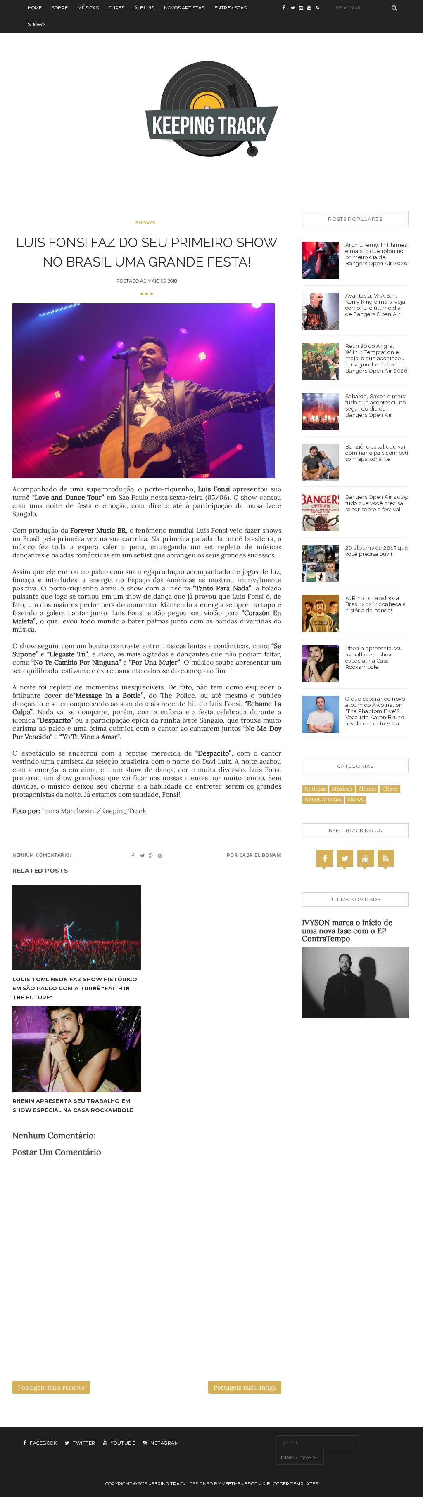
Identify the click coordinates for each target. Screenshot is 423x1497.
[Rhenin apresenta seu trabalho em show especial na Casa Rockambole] (76, 1049)
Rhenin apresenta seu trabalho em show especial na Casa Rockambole (374, 657)
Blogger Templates (292, 1484)
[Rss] (386, 858)
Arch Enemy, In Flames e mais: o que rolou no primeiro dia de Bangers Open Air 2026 (376, 254)
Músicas (88, 8)
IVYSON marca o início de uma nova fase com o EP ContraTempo (347, 931)
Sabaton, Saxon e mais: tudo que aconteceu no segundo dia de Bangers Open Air (375, 405)
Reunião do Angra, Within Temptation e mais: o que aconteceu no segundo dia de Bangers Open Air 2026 (376, 358)
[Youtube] (365, 858)
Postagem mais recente (51, 1387)
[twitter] (295, 8)
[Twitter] (345, 858)
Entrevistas (230, 8)
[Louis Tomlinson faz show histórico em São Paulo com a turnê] (76, 927)
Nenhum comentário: (41, 855)
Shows (36, 24)
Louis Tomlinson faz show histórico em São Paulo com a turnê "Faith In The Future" (74, 988)
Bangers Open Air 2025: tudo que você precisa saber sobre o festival (377, 503)
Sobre (60, 8)
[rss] (320, 8)
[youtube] (311, 8)
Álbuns (144, 8)
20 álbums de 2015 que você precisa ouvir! (376, 551)
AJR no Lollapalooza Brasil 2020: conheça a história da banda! (375, 604)
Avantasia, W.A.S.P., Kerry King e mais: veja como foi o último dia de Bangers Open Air (375, 305)
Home (35, 8)
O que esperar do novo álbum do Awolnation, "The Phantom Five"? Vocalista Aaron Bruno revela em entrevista (375, 711)
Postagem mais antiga (245, 1387)
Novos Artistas (184, 8)
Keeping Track (167, 1484)
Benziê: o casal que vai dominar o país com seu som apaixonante (377, 453)
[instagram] (303, 8)
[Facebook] (324, 858)
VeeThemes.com (241, 1484)
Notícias (315, 788)
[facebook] (287, 8)
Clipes (116, 8)
